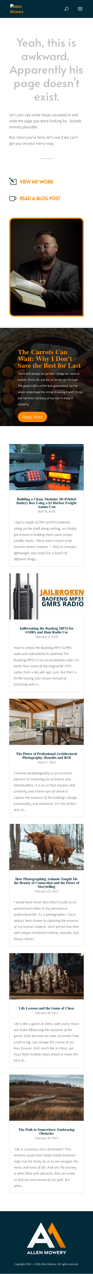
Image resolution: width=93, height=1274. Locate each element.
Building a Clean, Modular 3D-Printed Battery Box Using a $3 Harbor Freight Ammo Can (46, 502)
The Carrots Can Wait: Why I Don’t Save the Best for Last (49, 358)
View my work (36, 182)
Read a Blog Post (40, 198)
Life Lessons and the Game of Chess (46, 1008)
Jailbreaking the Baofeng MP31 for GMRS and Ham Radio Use (47, 630)
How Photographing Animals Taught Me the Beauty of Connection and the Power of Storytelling (46, 882)
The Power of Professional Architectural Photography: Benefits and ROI (46, 755)
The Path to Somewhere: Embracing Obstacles (46, 1131)
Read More (32, 416)
